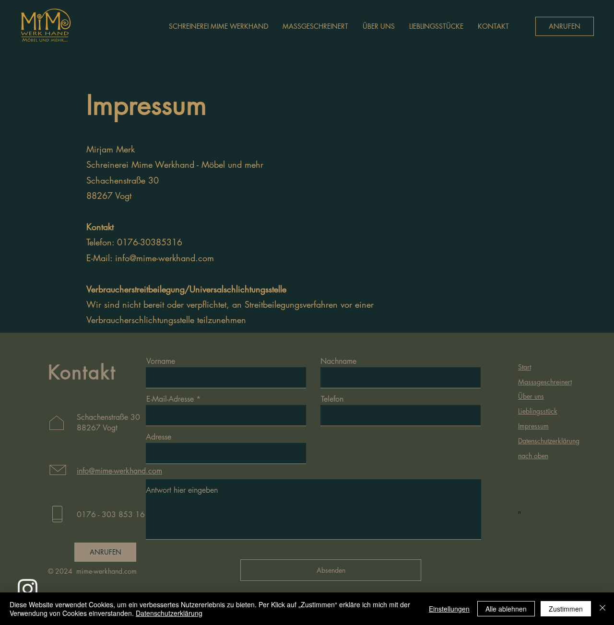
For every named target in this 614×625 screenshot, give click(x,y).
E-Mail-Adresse (170, 399)
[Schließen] (602, 608)
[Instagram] (27, 589)
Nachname (338, 361)
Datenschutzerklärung (169, 613)
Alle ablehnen (506, 608)
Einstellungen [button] (449, 608)
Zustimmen (566, 608)
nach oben (533, 455)
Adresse (158, 437)
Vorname (160, 361)
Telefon (332, 399)
